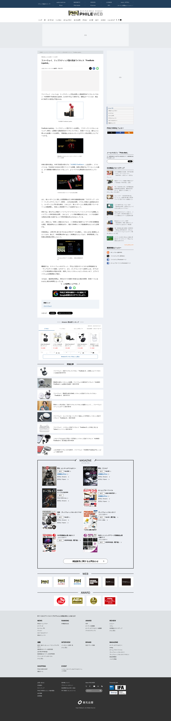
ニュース (46, 52)
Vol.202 (66, 471)
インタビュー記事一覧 (67, 645)
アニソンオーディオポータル (44, 656)
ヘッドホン (58, 20)
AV (45, 20)
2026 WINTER (110, 493)
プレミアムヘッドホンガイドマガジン (119, 654)
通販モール (40, 671)
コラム (111, 626)
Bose (61, 5)
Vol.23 (66, 517)
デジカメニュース (112, 118)
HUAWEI (52, 313)
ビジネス (103, 20)
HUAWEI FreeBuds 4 (77, 164)
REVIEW (113, 620)
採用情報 (39, 696)
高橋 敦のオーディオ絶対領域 (45, 649)
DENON (93, 2)
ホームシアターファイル (116, 650)
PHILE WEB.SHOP (42, 669)
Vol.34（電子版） (111, 517)
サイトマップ (40, 688)
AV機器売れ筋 (65, 623)
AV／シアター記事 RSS (116, 252)
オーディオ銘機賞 (90, 626)
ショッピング (111, 20)
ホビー (97, 20)
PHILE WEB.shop (62, 498)
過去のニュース (111, 123)
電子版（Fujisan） (62, 479)
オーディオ (51, 20)
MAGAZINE (85, 460)
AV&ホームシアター (112, 110)
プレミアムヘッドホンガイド (117, 652)
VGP (87, 623)
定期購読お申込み (62, 474)
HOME (41, 52)
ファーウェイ (48, 306)
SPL (109, 5)
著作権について (65, 682)
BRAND (88, 642)
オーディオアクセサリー (116, 645)
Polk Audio (77, 5)
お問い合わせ (40, 682)
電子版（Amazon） (62, 477)
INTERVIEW (65, 642)
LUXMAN (109, 2)
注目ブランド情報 (90, 645)
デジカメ (85, 20)
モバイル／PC (41, 628)
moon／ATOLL (125, 2)
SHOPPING (41, 666)
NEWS (39, 620)
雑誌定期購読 (113, 657)
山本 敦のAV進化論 (42, 651)
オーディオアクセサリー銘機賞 (94, 628)
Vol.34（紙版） (102, 520)
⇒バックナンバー (129, 245)
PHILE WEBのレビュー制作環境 (45, 690)
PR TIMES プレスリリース (68, 690)
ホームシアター (68, 20)
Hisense (93, 5)
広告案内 (39, 685)
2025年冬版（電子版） (71, 540)
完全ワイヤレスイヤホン (65, 313)
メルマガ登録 (113, 659)
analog (111, 647)
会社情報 (39, 693)
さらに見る (112, 630)
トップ (40, 20)
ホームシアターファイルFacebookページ (121, 263)
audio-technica (61, 2)
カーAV (91, 20)
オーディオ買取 (125, 5)
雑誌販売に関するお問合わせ (85, 561)
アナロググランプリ (91, 630)
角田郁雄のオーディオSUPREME (46, 654)
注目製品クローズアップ (116, 168)
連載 (39, 642)
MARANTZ (77, 2)
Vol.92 (107, 471)
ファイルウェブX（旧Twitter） (118, 256)
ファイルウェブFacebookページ (118, 259)
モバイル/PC (77, 20)
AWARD (88, 620)
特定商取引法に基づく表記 (68, 688)
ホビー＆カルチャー (112, 120)
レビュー (112, 623)
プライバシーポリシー (67, 685)
